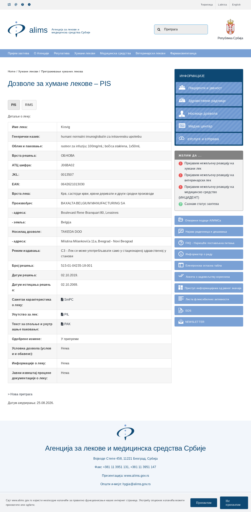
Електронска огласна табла (204, 265)
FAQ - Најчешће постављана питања (210, 243)
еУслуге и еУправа (203, 139)
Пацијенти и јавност (205, 88)
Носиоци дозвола (203, 113)
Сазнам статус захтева (202, 204)
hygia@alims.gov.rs (137, 484)
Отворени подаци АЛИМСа (203, 220)
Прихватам (203, 502)
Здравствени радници (207, 101)
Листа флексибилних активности (207, 299)
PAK (67, 324)
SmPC (68, 299)
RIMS (29, 104)
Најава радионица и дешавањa (206, 231)
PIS (13, 104)
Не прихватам (233, 502)
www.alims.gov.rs (136, 475)
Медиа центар (200, 126)
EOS (188, 310)
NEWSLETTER (194, 321)
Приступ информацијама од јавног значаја (213, 288)
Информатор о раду (199, 254)
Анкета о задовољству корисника (208, 276)
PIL (66, 314)
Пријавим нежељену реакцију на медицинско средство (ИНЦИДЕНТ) (206, 192)
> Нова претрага (20, 394)
